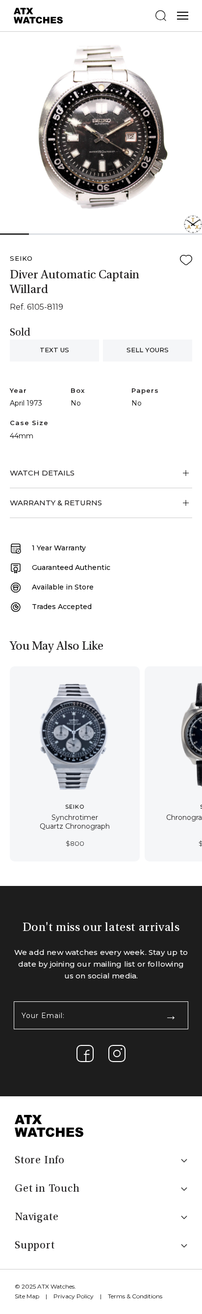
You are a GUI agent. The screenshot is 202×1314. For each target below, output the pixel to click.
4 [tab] (101, 234)
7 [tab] (187, 234)
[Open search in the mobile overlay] (160, 15)
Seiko (21, 258)
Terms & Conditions (135, 1296)
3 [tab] (72, 234)
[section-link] (85, 1053)
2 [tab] (43, 234)
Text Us (54, 350)
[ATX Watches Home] (38, 15)
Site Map (27, 1296)
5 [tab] (129, 234)
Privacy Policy (73, 1296)
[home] (49, 1125)
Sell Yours (147, 350)
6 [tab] (158, 234)
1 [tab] (14, 234)
